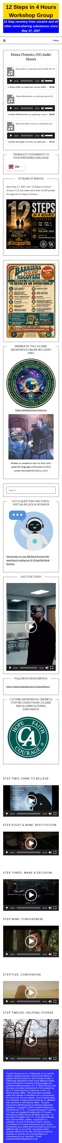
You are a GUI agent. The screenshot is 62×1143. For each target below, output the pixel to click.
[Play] (10, 80)
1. (28, 87)
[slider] (49, 80)
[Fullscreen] (51, 667)
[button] (31, 627)
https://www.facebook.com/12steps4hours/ (28, 686)
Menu (56, 40)
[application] (31, 81)
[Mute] (42, 80)
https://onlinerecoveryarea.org (30, 410)
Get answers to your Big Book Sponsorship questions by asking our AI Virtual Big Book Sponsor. (28, 560)
